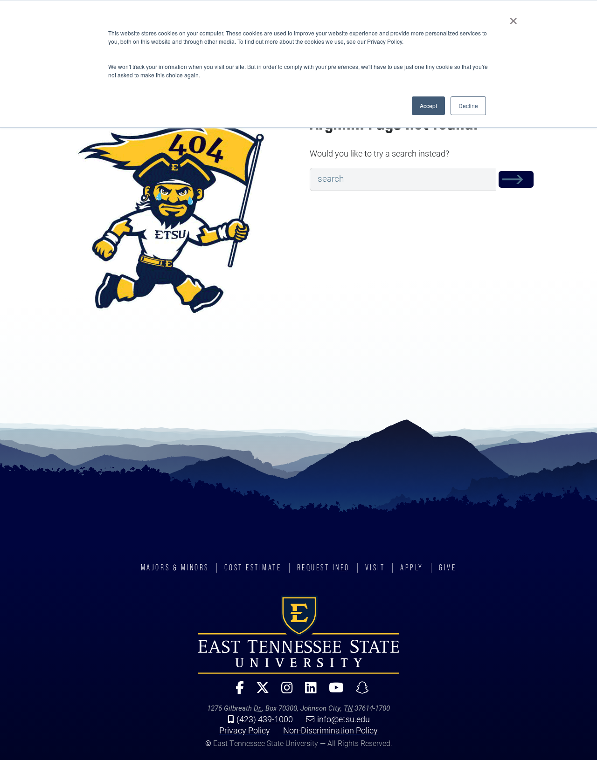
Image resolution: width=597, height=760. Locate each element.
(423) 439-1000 (264, 719)
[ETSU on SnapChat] (358, 691)
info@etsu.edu (343, 719)
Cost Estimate (253, 567)
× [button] (513, 18)
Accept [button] (428, 106)
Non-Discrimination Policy (330, 730)
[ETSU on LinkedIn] (307, 691)
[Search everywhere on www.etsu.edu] (516, 179)
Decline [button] (468, 106)
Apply (411, 567)
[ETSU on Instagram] (283, 691)
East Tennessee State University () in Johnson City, (298, 635)
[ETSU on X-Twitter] (258, 691)
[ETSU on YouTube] (332, 691)
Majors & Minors (175, 567)
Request (323, 567)
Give (447, 567)
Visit (375, 567)
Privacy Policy (244, 730)
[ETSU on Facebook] (236, 691)
